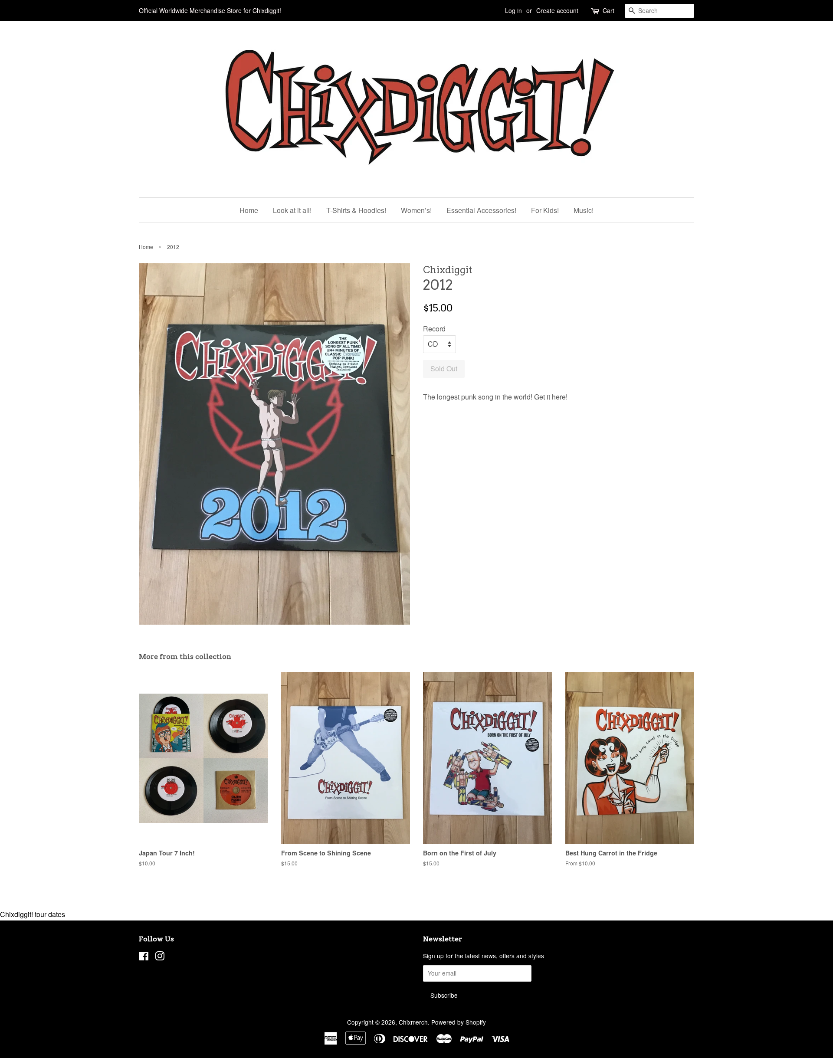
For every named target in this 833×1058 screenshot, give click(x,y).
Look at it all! (292, 210)
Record (434, 329)
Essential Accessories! (481, 210)
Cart (608, 10)
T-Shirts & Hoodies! (356, 210)
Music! (584, 210)
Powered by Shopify (458, 1022)
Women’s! (416, 210)
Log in (513, 10)
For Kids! (545, 210)
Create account (557, 10)
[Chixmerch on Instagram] (159, 957)
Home (248, 210)
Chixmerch (413, 1022)
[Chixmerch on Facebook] (144, 957)
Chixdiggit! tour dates (32, 914)
